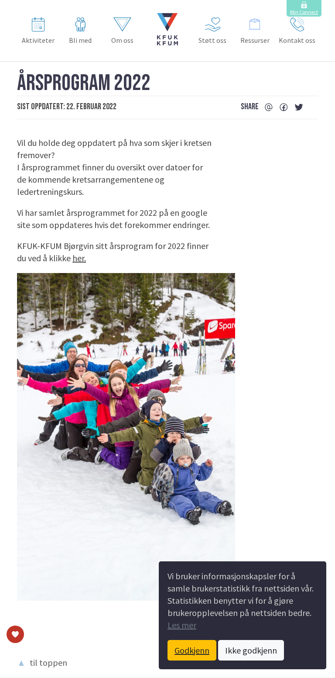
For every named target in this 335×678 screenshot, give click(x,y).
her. (79, 258)
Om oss (122, 40)
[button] (167, 29)
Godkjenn (191, 650)
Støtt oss (212, 40)
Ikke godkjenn (251, 650)
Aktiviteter (38, 40)
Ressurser (255, 40)
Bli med (80, 40)
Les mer (182, 624)
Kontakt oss (297, 40)
